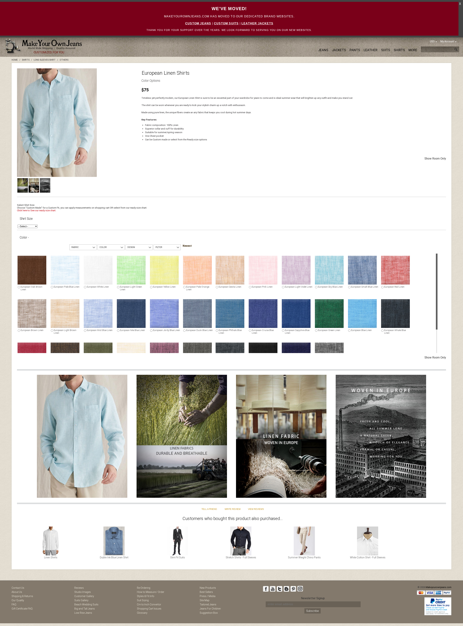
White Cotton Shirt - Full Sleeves (367, 557)
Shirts (399, 50)
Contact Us (18, 587)
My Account (447, 41)
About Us (17, 592)
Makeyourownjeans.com (438, 587)
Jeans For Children (210, 608)
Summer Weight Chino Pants (304, 557)
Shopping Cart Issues (149, 608)
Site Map (204, 600)
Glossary (142, 612)
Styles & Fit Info (145, 596)
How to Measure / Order (150, 592)
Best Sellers (206, 592)
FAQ (14, 604)
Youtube (272, 589)
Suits (385, 50)
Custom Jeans (198, 23)
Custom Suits (226, 23)
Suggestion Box (209, 612)
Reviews (79, 587)
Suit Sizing (143, 600)
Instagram (300, 589)
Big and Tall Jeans (84, 608)
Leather (370, 50)
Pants (355, 50)
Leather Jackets (257, 23)
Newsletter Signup (313, 598)
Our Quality (18, 600)
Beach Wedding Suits (86, 604)
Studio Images (82, 592)
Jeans (323, 50)
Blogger (286, 589)
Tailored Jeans (208, 604)
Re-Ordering (143, 587)
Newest (187, 245)
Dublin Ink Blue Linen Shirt (114, 557)
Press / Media (207, 596)
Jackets (339, 50)
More (413, 50)
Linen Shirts (50, 557)
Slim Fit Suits (177, 557)
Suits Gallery (81, 600)
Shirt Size (26, 218)
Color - (24, 237)
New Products (208, 587)
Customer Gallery (84, 596)
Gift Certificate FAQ (22, 608)
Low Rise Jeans (83, 612)
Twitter (279, 589)
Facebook (266, 589)
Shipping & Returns (22, 596)
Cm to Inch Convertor (149, 604)
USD (432, 41)
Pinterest (293, 589)
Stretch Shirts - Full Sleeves (241, 557)
